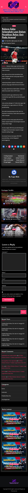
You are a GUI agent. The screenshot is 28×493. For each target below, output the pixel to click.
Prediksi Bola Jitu (6, 396)
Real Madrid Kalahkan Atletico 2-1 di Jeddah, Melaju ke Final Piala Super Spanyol (14, 233)
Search (4, 307)
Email (3, 279)
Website (4, 285)
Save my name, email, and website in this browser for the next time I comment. (12, 295)
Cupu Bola (8, 40)
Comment (5, 252)
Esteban (4, 377)
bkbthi (4, 66)
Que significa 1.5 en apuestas (9, 360)
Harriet (3, 371)
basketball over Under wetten (9, 355)
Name (4, 272)
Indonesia (4, 392)
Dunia (14, 25)
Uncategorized (6, 399)
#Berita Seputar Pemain (9, 43)
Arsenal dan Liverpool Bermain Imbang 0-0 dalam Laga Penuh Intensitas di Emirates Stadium (14, 202)
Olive (3, 366)
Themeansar (14, 491)
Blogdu (21, 489)
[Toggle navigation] (2, 7)
